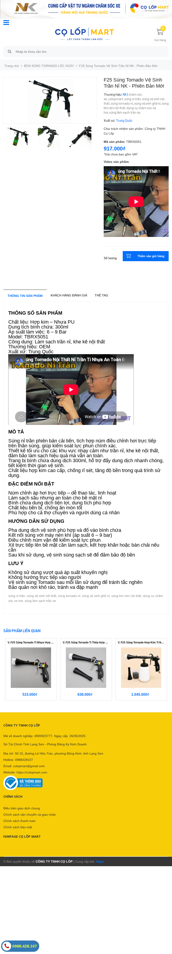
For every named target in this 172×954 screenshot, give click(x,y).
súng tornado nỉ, (122, 103)
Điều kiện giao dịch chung (21, 808)
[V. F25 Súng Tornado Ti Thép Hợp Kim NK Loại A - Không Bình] (86, 667)
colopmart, (116, 99)
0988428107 (24, 760)
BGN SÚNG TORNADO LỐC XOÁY (49, 66)
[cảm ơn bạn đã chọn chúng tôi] (86, 9)
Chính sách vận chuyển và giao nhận (29, 814)
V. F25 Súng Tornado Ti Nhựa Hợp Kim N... (31, 642)
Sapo (99, 861)
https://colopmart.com (32, 772)
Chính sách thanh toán (19, 821)
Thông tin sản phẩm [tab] (25, 296)
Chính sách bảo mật (17, 827)
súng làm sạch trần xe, (125, 112)
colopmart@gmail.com (29, 766)
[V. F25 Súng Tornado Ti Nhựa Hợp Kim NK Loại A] (31, 667)
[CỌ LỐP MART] (84, 33)
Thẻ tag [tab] (101, 295)
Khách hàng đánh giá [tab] (69, 295)
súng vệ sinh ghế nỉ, (148, 103)
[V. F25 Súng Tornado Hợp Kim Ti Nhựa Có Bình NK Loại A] (141, 667)
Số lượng (110, 258)
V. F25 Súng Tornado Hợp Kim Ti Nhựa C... (141, 642)
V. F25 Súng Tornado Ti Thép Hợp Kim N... (86, 642)
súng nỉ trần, (133, 99)
